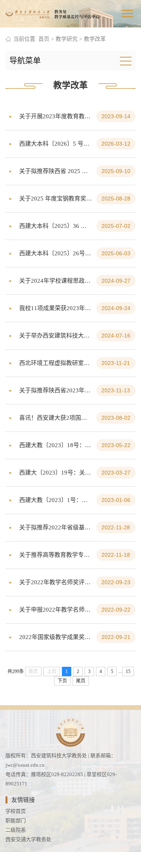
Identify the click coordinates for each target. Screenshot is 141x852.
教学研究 (67, 39)
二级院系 (15, 830)
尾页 (80, 681)
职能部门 (15, 820)
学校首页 (15, 811)
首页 (43, 39)
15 (128, 671)
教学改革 (95, 39)
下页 (62, 681)
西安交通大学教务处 (28, 839)
